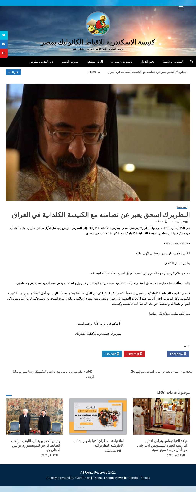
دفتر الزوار (147, 61)
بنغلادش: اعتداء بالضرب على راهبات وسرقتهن (163, 371)
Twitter (154, 354)
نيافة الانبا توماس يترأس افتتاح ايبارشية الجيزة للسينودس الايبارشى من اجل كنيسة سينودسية (162, 445)
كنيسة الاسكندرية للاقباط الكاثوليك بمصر (98, 42)
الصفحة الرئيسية (173, 61)
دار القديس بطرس (41, 61)
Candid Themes (139, 478)
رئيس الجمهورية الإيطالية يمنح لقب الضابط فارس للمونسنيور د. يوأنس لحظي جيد (35, 445)
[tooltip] (4, 35)
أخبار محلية (182, 207)
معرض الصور (69, 61)
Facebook (177, 354)
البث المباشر (95, 61)
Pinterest (133, 354)
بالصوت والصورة (121, 61)
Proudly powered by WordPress (69, 478)
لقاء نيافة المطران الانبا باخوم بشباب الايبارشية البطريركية (98, 443)
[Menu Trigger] (181, 8)
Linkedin (111, 354)
